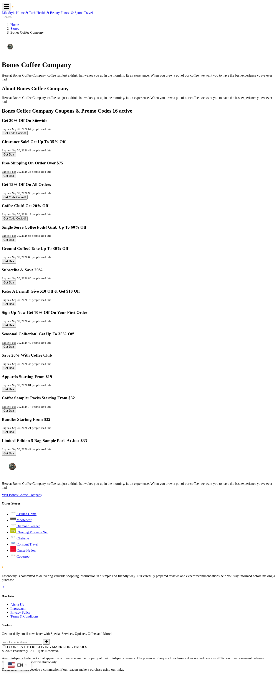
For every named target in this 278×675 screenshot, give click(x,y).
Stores (14, 28)
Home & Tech (26, 13)
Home (14, 24)
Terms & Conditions (24, 616)
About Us (17, 604)
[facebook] (3, 587)
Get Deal (9, 154)
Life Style (9, 13)
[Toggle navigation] (6, 7)
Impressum (17, 608)
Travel (88, 13)
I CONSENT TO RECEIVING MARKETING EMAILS (47, 647)
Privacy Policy (20, 612)
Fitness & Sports (72, 13)
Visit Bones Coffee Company (22, 495)
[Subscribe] (46, 642)
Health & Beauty (48, 13)
